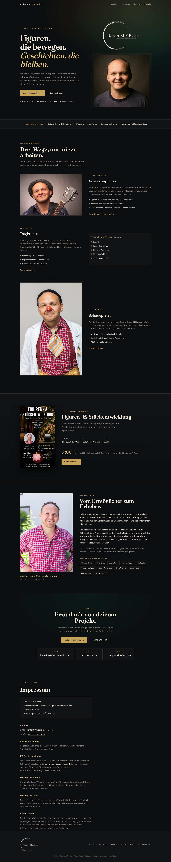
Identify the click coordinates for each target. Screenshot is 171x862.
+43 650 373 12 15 (99, 640)
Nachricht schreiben (74, 640)
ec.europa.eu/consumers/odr (57, 764)
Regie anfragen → (28, 270)
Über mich (137, 4)
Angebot (114, 4)
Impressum (146, 844)
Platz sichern (71, 462)
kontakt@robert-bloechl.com (55, 655)
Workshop (126, 4)
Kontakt (148, 4)
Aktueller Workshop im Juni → (101, 214)
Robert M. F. (30, 4)
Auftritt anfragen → (97, 348)
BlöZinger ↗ (134, 844)
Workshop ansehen (32, 93)
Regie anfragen (56, 93)
